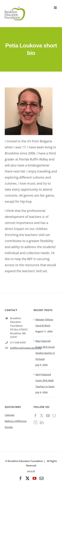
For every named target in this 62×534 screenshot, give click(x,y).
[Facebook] (35, 416)
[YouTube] (48, 416)
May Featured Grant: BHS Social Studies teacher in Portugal (45, 350)
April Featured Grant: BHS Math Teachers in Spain (45, 380)
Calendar (9, 415)
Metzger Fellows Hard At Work (44, 322)
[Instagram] (35, 422)
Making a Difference (16, 421)
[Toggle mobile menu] (55, 7)
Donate (9, 427)
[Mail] (54, 416)
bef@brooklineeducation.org (19, 347)
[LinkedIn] (42, 422)
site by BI (31, 471)
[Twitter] (42, 416)
